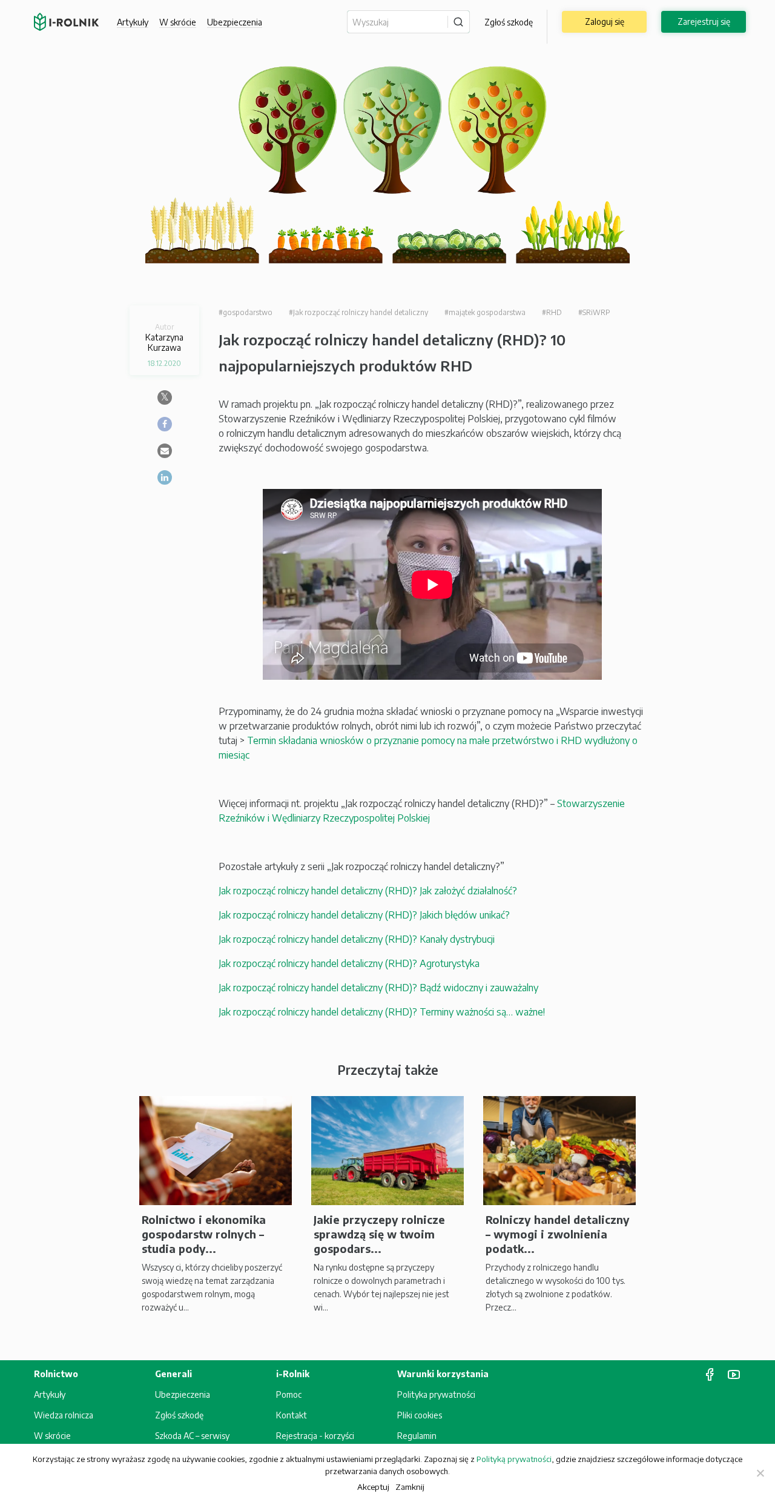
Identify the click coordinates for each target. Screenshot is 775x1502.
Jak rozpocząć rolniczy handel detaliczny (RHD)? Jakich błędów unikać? (364, 915)
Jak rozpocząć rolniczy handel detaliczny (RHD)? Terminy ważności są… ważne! (382, 1012)
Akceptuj (373, 1486)
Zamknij (409, 1486)
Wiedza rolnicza (63, 1415)
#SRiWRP (594, 312)
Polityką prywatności (514, 1459)
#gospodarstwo (245, 312)
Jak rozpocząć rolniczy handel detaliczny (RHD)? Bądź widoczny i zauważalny (378, 988)
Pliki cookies (419, 1415)
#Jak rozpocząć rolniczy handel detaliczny (358, 312)
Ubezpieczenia (182, 1394)
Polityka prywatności (436, 1394)
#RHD (552, 312)
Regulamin (417, 1436)
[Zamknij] (760, 1473)
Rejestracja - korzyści (315, 1436)
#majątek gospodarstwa (485, 312)
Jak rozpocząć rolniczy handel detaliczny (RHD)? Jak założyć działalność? (368, 891)
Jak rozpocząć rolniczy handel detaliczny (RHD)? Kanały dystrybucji (357, 939)
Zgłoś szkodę (508, 22)
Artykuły (132, 22)
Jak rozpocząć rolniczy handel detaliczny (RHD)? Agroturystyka (349, 963)
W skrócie (177, 22)
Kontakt (291, 1415)
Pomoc (289, 1394)
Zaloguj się (604, 21)
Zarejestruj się (704, 21)
